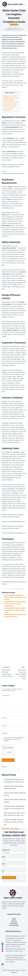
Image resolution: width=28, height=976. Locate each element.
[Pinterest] (2, 950)
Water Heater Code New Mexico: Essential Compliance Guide (20, 673)
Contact (14, 921)
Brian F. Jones (17, 28)
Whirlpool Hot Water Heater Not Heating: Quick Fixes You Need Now (14, 822)
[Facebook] (2, 944)
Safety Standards (8, 100)
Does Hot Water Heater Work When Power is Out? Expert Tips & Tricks (15, 597)
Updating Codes (8, 108)
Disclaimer (14, 923)
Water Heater (14, 24)
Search (4, 766)
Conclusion (7, 110)
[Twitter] (2, 947)
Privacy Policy (14, 925)
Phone (4, 863)
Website (5, 733)
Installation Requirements (11, 98)
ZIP (3, 870)
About (14, 919)
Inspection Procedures (10, 104)
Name (5, 718)
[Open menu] (24, 4)
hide (16, 92)
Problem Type (6, 850)
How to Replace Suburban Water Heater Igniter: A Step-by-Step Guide (15, 610)
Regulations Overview (10, 96)
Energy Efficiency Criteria (11, 102)
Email (5, 725)
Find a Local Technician (9, 877)
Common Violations (9, 106)
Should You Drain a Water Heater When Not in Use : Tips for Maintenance (15, 604)
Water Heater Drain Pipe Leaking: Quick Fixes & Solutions (7, 672)
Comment (6, 695)
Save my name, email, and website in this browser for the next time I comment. (14, 739)
